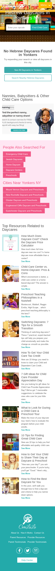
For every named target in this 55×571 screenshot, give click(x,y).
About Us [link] (15, 533)
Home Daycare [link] (13, 164)
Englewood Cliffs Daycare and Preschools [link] (26, 205)
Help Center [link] (27, 560)
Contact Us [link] (39, 533)
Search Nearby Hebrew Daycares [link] (28, 78)
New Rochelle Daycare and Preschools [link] (25, 195)
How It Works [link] (27, 533)
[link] (13, 5)
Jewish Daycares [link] (14, 159)
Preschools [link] (11, 175)
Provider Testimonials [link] (37, 542)
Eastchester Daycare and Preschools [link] (24, 211)
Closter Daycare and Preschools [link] (21, 200)
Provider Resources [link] (36, 537)
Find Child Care (39, 27)
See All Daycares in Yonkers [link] (27, 70)
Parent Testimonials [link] (17, 542)
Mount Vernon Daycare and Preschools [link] (25, 189)
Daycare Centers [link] (14, 170)
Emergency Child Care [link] (17, 154)
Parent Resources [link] (18, 537)
